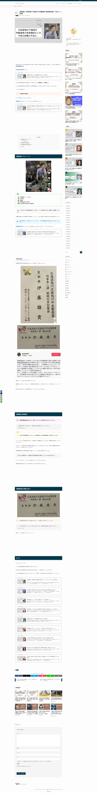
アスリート (68, 264)
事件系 (17, 15)
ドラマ (68, 276)
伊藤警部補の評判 (19, 226)
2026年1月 (68, 208)
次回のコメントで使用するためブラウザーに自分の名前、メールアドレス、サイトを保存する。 (35, 761)
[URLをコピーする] (58, 676)
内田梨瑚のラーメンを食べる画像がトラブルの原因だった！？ (39, 599)
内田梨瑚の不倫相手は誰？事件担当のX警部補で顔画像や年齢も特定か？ (41, 231)
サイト (18, 757)
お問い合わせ (49, 789)
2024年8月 (68, 238)
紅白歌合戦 (68, 292)
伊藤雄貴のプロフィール (26, 139)
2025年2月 (68, 224)
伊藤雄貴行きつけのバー (21, 101)
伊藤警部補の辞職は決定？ (26, 144)
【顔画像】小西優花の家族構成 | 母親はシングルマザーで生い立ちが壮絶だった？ (42, 580)
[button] (19, 676)
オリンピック (69, 274)
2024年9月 (68, 236)
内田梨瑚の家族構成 (20, 69)
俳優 (67, 283)
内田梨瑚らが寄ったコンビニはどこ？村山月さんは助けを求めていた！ (41, 628)
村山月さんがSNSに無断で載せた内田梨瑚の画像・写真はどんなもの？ (41, 647)
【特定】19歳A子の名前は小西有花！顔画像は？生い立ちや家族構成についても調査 (43, 657)
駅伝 (67, 297)
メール (18, 752)
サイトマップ (54, 789)
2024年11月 (68, 231)
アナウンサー (69, 267)
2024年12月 (68, 229)
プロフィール (60, 789)
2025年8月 (68, 210)
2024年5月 (68, 245)
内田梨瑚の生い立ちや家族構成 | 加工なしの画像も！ (37, 74)
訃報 (67, 295)
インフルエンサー (70, 271)
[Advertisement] (38, 52)
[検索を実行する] (81, 252)
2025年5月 (68, 217)
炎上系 (68, 290)
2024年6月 (68, 243)
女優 (67, 285)
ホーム (36, 789)
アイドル (68, 262)
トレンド (68, 278)
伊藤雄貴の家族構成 (25, 142)
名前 (18, 748)
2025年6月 (68, 215)
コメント (19, 733)
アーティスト (69, 260)
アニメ (68, 269)
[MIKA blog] (20, 3)
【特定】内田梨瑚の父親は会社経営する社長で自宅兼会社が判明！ (40, 637)
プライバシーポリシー (42, 789)
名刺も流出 (25, 140)
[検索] (81, 0)
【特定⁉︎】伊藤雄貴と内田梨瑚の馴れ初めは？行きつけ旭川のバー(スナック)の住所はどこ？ (43, 107)
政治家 (68, 288)
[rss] (80, 0)
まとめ (22, 146)
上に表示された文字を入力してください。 (24, 766)
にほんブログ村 (23, 784)
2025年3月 (68, 222)
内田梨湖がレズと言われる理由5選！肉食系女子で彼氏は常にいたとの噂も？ (42, 609)
